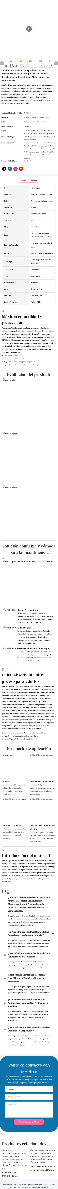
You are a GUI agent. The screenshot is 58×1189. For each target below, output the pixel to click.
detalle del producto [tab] (29, 180)
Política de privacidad (40, 1187)
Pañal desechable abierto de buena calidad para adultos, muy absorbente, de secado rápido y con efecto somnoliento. (43, 1168)
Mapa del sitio (26, 1187)
